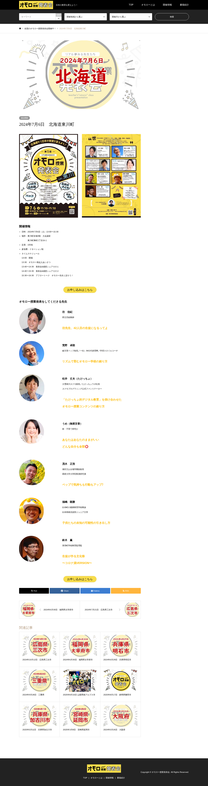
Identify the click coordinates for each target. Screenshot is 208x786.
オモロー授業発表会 (161, 772)
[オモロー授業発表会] (104, 771)
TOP (131, 5)
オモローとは (148, 5)
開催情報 (167, 5)
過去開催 (24, 118)
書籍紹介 (184, 5)
